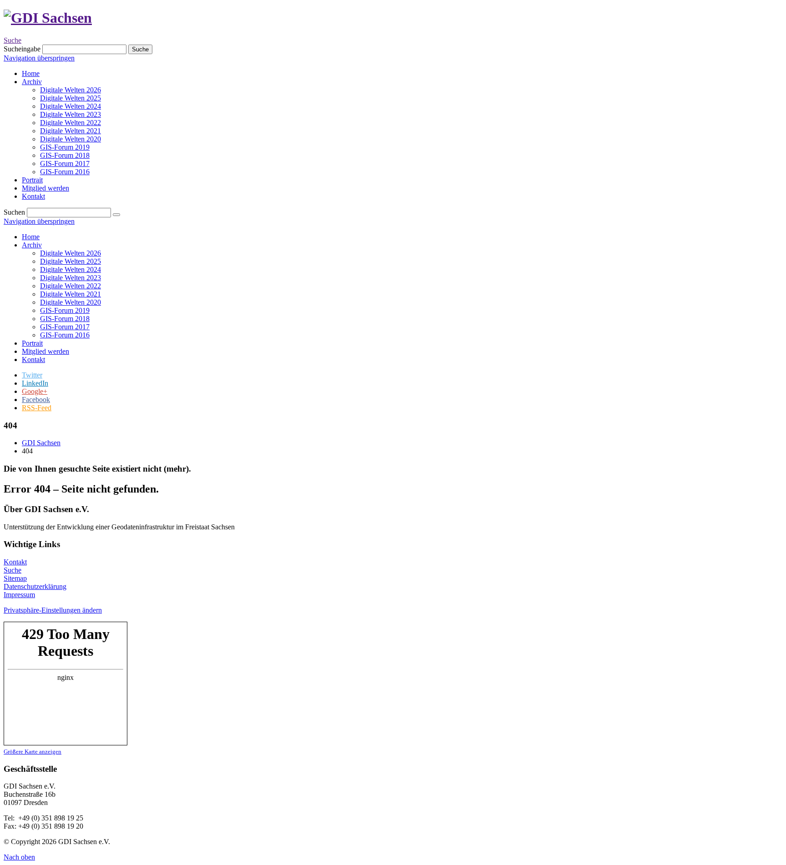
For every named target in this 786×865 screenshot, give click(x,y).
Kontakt (33, 359)
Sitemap (15, 578)
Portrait (32, 343)
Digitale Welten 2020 (70, 302)
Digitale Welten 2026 (70, 253)
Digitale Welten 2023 (70, 278)
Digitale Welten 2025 (70, 261)
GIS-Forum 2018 (65, 318)
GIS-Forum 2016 (65, 335)
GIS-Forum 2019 (65, 310)
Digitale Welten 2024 (70, 269)
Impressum (19, 594)
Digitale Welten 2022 (70, 286)
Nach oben (19, 857)
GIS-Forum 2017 (65, 327)
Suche (12, 40)
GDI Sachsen (41, 443)
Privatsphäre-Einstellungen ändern (53, 610)
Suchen (14, 212)
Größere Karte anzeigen (32, 751)
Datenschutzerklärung (35, 586)
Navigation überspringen (39, 58)
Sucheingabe (22, 49)
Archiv (32, 245)
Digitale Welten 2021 (70, 294)
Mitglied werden (45, 351)
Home (31, 237)
